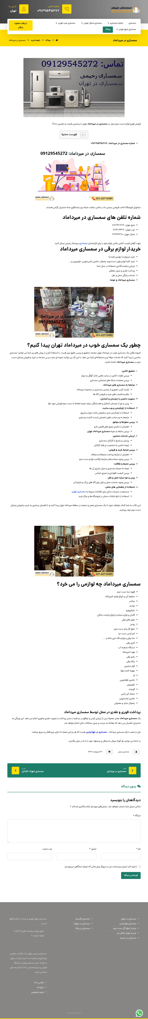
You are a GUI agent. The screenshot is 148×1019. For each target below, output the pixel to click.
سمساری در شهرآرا (82, 923)
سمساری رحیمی (123, 752)
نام (138, 849)
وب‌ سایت (47, 849)
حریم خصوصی (37, 992)
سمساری (83, 243)
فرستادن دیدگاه (131, 875)
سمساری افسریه (82, 919)
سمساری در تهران (128, 919)
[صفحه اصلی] (57, 40)
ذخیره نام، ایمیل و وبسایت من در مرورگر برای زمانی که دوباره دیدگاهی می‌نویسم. (100, 867)
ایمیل (92, 849)
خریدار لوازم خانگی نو (126, 933)
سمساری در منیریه (128, 938)
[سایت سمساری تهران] (126, 9)
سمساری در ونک (82, 928)
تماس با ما (39, 982)
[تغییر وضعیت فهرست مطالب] (81, 134)
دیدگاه (137, 815)
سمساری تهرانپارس (127, 923)
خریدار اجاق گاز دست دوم (124, 928)
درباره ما (40, 987)
